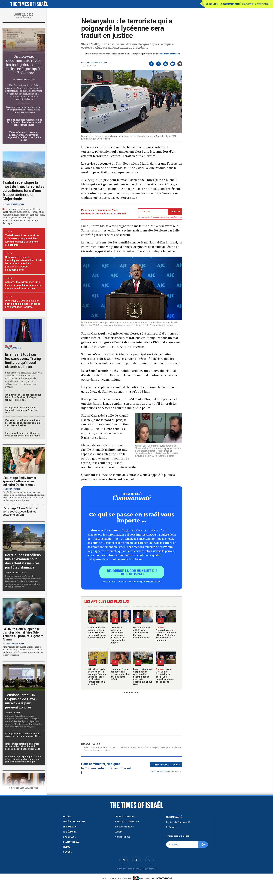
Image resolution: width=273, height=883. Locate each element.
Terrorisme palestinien (130, 747)
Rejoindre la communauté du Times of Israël (132, 572)
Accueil (67, 816)
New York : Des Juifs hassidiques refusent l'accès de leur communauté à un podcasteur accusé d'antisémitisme (23, 263)
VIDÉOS (66, 847)
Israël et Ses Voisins (74, 821)
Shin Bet (177, 747)
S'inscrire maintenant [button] (166, 764)
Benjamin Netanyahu (161, 747)
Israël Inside (89, 747)
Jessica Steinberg (13, 489)
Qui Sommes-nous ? (124, 826)
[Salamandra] (164, 878)
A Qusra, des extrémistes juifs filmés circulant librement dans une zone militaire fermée (23, 285)
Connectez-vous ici (173, 771)
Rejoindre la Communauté (223, 4)
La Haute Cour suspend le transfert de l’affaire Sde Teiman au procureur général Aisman (23, 634)
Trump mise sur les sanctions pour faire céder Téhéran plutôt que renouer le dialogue (23, 397)
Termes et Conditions (124, 816)
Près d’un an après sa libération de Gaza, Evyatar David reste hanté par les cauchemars (24, 122)
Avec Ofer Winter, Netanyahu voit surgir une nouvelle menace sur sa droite (165, 675)
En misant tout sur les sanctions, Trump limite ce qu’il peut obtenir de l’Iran (23, 360)
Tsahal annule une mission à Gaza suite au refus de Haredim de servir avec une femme (97, 632)
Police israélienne (91, 750)
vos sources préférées (168, 54)
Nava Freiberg (14, 348)
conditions (169, 217)
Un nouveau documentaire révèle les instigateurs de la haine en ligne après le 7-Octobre (23, 64)
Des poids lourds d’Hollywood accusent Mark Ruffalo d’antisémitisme (142, 632)
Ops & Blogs (69, 837)
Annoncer (119, 831)
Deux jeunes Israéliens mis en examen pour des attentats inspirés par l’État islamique (23, 561)
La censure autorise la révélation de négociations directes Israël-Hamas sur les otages (118, 635)
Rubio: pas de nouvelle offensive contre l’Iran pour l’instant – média (22, 434)
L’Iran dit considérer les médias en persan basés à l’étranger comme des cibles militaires (23, 423)
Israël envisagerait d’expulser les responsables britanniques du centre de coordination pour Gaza (143, 677)
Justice (106, 750)
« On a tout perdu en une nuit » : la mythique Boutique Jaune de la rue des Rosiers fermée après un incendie (97, 677)
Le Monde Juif (70, 826)
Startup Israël (71, 842)
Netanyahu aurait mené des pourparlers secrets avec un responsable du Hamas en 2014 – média (24, 136)
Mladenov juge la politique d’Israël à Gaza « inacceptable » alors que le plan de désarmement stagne (23, 759)
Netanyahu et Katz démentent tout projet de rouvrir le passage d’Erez (23, 734)
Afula (145, 747)
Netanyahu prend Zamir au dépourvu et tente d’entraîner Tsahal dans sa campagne (166, 633)
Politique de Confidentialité (127, 821)
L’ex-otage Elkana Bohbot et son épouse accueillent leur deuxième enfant (120, 674)
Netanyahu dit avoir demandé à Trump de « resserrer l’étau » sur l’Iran (22, 410)
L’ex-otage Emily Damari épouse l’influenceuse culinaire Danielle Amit (20, 481)
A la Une (67, 852)
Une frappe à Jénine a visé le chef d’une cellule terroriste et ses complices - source (22, 303)
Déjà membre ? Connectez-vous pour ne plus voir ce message (131, 581)
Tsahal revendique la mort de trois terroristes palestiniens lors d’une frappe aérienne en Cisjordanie (24, 190)
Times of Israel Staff (96, 63)
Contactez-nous (122, 837)
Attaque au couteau (107, 747)
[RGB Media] (138, 878)
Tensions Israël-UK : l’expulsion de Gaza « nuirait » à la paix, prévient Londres (21, 701)
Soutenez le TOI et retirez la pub (256, 4)
